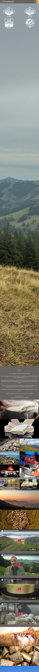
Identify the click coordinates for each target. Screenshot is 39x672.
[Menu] (1, 1)
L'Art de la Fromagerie (8, 1)
